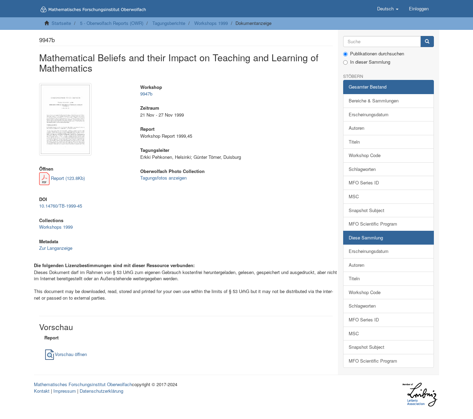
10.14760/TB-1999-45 (60, 205)
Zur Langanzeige (55, 248)
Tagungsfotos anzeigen (163, 177)
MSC (354, 196)
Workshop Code (365, 155)
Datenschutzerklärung (101, 391)
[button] (388, 8)
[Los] (427, 41)
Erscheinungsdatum (369, 114)
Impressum (64, 391)
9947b (146, 93)
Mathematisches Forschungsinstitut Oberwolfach (83, 384)
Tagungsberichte (168, 23)
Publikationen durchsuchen (377, 54)
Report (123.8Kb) (67, 178)
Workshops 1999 (211, 23)
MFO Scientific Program (373, 223)
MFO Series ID (364, 182)
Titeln (354, 141)
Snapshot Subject (366, 210)
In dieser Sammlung (370, 62)
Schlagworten (362, 169)
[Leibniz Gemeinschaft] (419, 394)
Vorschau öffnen (71, 354)
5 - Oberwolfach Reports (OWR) (111, 23)
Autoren (356, 128)
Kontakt (42, 391)
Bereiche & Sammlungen (374, 100)
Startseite (61, 23)
